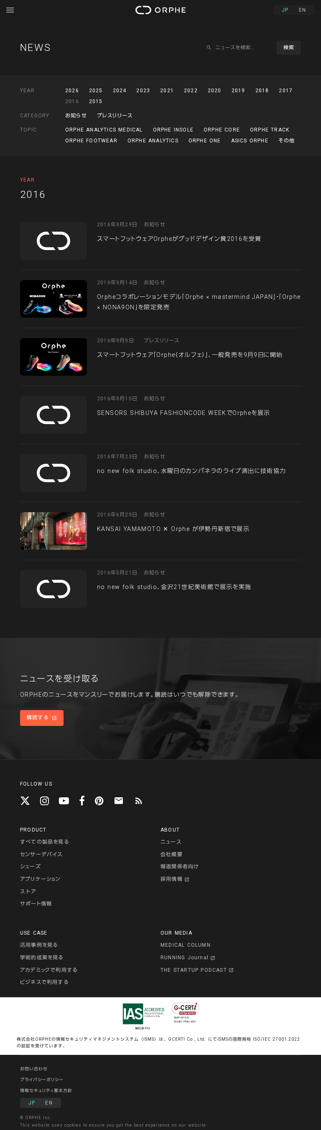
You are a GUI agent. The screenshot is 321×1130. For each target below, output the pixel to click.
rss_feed (139, 801)
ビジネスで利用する (44, 982)
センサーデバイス (41, 854)
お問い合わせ (34, 1069)
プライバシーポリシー (42, 1079)
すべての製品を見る (44, 842)
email (119, 801)
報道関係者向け (179, 867)
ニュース (170, 842)
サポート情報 (36, 904)
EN (302, 10)
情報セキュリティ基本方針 (46, 1090)
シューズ (30, 867)
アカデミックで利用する (48, 970)
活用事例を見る (39, 945)
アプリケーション (40, 879)
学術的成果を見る (42, 958)
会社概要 (171, 854)
